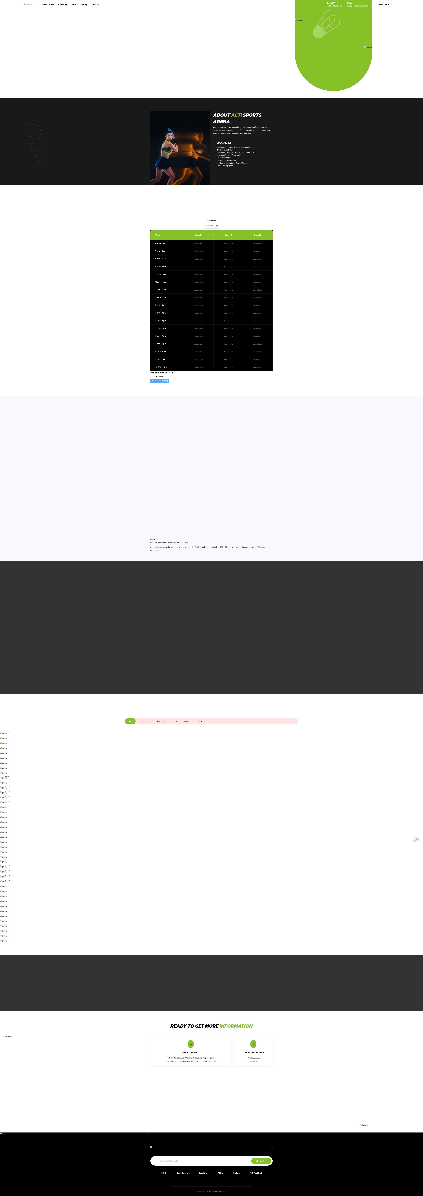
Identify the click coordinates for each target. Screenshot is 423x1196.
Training (143, 721)
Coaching (62, 4)
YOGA (73, 4)
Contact (95, 4)
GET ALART (261, 1161)
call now (253, 1061)
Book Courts (48, 4)
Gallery (84, 4)
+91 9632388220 (334, 6)
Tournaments (161, 721)
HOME (163, 1173)
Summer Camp (182, 721)
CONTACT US (256, 1173)
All (130, 721)
